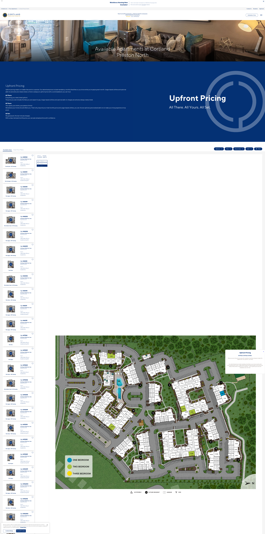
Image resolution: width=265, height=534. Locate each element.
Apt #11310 (18, 429)
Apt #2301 (18, 176)
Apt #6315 (18, 325)
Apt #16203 (18, 488)
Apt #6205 (18, 250)
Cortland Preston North (24, 8)
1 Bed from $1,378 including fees (125, 13)
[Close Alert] (263, 1)
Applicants (261, 8)
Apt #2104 (18, 161)
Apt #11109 (18, 354)
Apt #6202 (18, 221)
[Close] (47, 524)
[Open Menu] (261, 15)
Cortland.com (4, 8)
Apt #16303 (18, 518)
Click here (144, 4)
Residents (255, 8)
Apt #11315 (18, 443)
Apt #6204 (18, 235)
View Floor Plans (18, 150)
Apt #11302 (18, 384)
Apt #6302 (18, 280)
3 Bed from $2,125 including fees (132, 15)
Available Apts (7, 150)
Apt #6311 (18, 310)
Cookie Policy (23, 527)
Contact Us (249, 8)
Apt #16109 (18, 473)
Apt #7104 (18, 339)
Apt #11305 (18, 399)
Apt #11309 (18, 414)
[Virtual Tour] (10, 160)
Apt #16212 (18, 503)
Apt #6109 (18, 206)
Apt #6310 (18, 295)
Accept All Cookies (21, 530)
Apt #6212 (18, 265)
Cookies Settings (9, 530)
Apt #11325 (18, 458)
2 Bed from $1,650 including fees (140, 13)
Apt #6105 (18, 191)
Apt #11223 (18, 369)
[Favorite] (32, 155)
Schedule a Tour (252, 15)
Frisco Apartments (13, 8)
